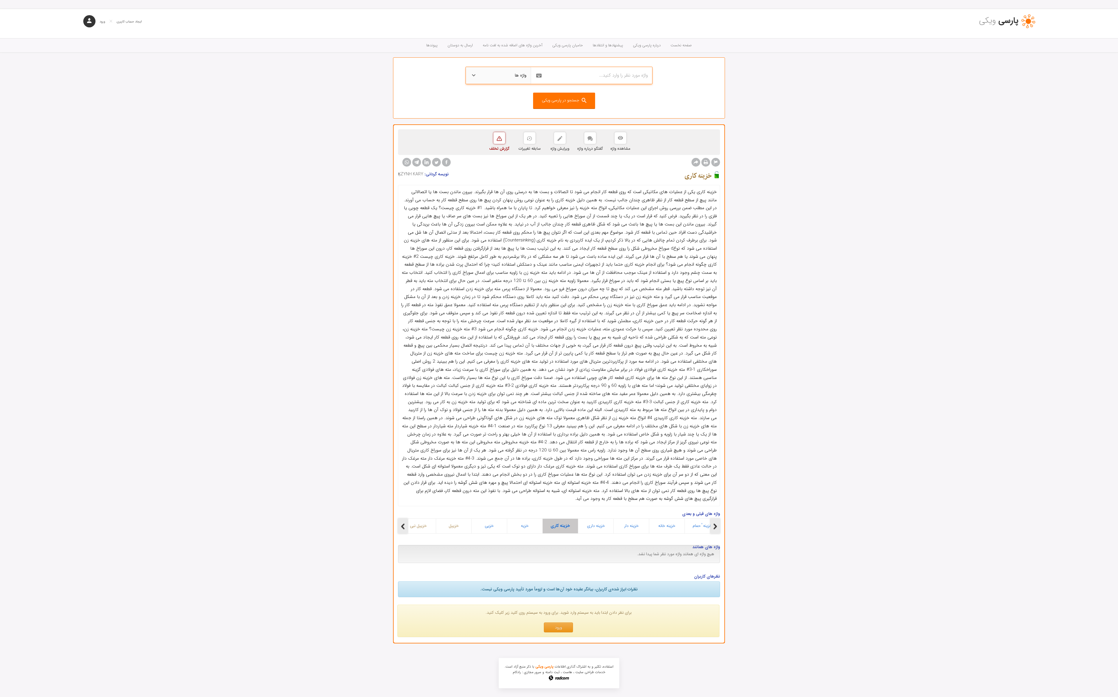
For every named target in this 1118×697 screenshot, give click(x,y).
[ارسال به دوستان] (695, 162)
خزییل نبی (418, 526)
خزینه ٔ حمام (702, 526)
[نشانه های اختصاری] (715, 162)
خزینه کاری (560, 526)
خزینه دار (631, 526)
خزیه (525, 526)
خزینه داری (596, 526)
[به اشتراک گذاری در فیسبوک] (446, 162)
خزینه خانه (666, 526)
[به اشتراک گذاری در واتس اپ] (406, 162)
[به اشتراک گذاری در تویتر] (436, 162)
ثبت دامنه (552, 672)
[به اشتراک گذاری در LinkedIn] (426, 162)
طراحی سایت (584, 672)
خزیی (489, 526)
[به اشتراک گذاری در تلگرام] (416, 162)
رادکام (517, 672)
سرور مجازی (532, 672)
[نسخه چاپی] (705, 162)
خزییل (454, 526)
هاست (567, 672)
